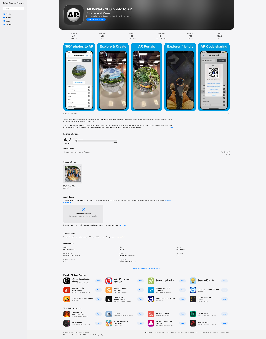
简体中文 (180, 332)
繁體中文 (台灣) (225, 332)
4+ (176, 255)
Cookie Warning (94, 334)
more (171, 127)
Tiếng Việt (216, 332)
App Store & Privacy (83, 334)
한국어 (197, 332)
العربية (167, 332)
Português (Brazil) (206, 332)
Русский (173, 332)
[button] (13, 13)
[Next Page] (231, 290)
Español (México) (159, 332)
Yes (64, 262)
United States (149, 332)
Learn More (122, 225)
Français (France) (189, 332)
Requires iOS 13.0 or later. (71, 255)
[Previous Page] (61, 290)
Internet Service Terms (69, 334)
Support (103, 334)
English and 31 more (126, 255)
